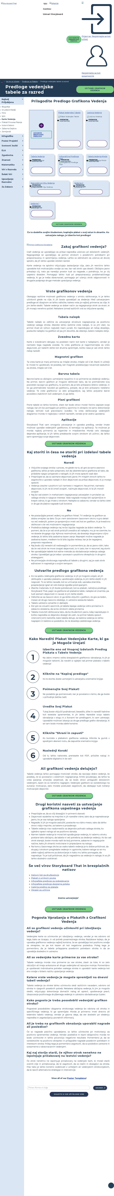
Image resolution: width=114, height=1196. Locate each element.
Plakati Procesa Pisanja (12, 122)
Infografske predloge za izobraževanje (50, 881)
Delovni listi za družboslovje (45, 875)
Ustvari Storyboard (53, 14)
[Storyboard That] (9, 3)
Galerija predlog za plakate (44, 887)
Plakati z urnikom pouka (43, 878)
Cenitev (47, 9)
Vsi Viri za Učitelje (12, 82)
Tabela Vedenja (38, 156)
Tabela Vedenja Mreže (97, 156)
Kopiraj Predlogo (69, 116)
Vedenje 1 (35, 204)
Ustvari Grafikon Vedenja (95, 89)
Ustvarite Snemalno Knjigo (74, 39)
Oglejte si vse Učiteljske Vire (69, 1094)
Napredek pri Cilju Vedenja (43, 183)
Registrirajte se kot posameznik (91, 74)
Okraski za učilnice (40, 890)
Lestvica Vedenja (94, 113)
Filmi (4, 113)
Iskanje (99, 1088)
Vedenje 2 (78, 183)
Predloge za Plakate (30, 82)
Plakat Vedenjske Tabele (69, 113)
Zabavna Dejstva (9, 128)
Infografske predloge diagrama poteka (50, 884)
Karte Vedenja (8, 119)
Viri (45, 4)
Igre (3, 116)
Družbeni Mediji (9, 110)
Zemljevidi (6, 132)
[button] (55, 4)
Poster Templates (76, 1078)
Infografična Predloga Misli (69, 157)
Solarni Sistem (8, 125)
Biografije (6, 107)
